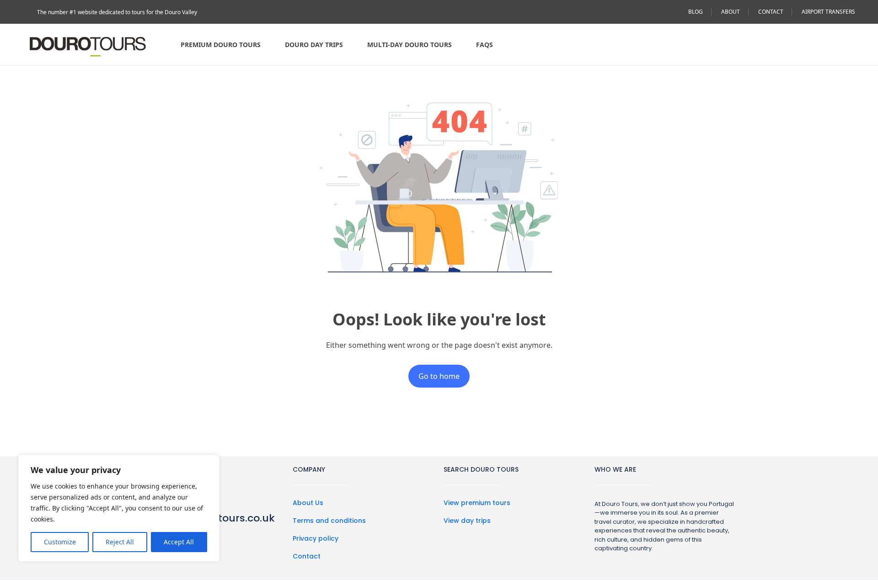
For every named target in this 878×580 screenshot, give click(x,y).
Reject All (120, 541)
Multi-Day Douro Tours (409, 44)
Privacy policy (315, 538)
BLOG (695, 12)
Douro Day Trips (314, 44)
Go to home (439, 376)
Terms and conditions (329, 520)
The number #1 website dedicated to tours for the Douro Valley (117, 12)
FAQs (484, 44)
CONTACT (770, 12)
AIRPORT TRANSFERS (828, 12)
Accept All (179, 541)
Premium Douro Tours (221, 44)
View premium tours (477, 502)
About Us (308, 502)
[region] (119, 508)
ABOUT (730, 12)
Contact (307, 556)
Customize (60, 541)
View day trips (467, 520)
